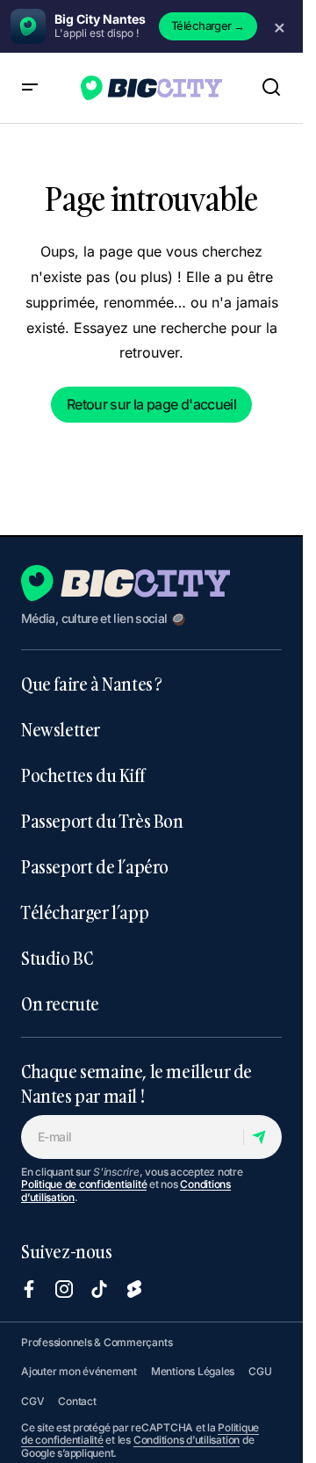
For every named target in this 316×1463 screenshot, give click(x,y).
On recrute (60, 1003)
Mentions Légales (192, 1371)
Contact (77, 1401)
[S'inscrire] (262, 1137)
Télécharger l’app (84, 912)
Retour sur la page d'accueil (151, 404)
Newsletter (60, 729)
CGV (32, 1401)
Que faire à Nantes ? (91, 683)
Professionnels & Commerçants (96, 1342)
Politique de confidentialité (84, 1184)
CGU (259, 1371)
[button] (30, 88)
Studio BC (56, 957)
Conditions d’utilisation (186, 1439)
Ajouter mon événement (79, 1371)
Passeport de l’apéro (95, 866)
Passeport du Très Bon (102, 820)
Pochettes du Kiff (82, 775)
